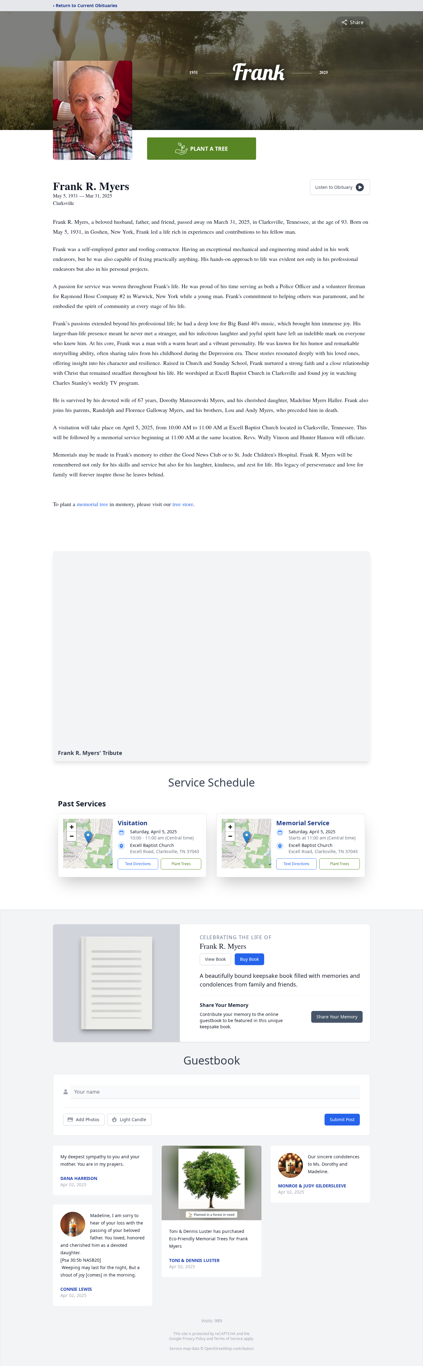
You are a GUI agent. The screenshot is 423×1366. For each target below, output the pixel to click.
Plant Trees (181, 863)
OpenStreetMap (218, 1348)
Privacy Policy (194, 1338)
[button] (88, 837)
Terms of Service (228, 1338)
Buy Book (249, 959)
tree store (182, 504)
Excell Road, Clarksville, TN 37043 (164, 851)
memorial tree (92, 504)
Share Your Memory (336, 1017)
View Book (215, 959)
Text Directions (138, 863)
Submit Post (342, 1119)
